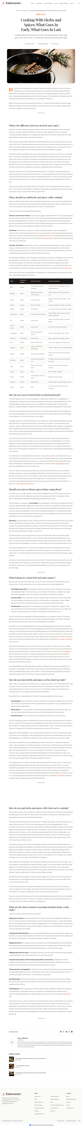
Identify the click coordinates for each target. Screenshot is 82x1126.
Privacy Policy (69, 1108)
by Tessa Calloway (43, 43)
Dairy (51, 1102)
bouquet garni (48, 238)
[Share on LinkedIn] (71, 1031)
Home (32, 3)
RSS (79, 1120)
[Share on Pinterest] (66, 1031)
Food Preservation (39, 1108)
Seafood (52, 1111)
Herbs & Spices (24, 10)
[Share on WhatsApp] (69, 1031)
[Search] (78, 3)
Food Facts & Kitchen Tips (57, 1105)
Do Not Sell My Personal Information (42, 1125)
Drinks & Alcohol (48, 3)
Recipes (36, 1111)
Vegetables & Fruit (39, 1113)
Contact (68, 1102)
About (67, 1096)
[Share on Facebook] (61, 1031)
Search (68, 1105)
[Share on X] (63, 1031)
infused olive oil (61, 775)
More (71, 3)
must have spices (65, 651)
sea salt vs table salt (65, 639)
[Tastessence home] (11, 3)
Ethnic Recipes (38, 1105)
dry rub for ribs (67, 268)
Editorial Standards (71, 1099)
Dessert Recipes (63, 3)
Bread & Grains (38, 1102)
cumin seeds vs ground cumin (24, 483)
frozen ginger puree (60, 463)
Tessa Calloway (22, 1038)
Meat (56, 3)
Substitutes (39, 3)
